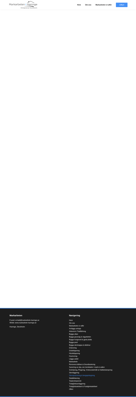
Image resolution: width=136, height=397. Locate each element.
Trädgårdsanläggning (77, 384)
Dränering (73, 348)
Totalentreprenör (75, 381)
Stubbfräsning (74, 378)
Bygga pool (73, 342)
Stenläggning (74, 373)
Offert (71, 389)
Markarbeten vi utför (104, 5)
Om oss (88, 5)
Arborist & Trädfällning (77, 331)
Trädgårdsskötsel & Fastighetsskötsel (83, 386)
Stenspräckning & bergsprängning (82, 375)
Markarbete (73, 362)
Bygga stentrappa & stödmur (79, 345)
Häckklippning (74, 353)
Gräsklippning (74, 351)
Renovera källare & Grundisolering (82, 364)
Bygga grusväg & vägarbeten (80, 337)
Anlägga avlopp (75, 328)
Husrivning (73, 356)
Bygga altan (73, 334)
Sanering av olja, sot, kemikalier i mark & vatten (87, 367)
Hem (79, 5)
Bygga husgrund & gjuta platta (80, 339)
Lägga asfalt (73, 359)
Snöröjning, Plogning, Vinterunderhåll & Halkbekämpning (90, 370)
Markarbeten (16, 315)
